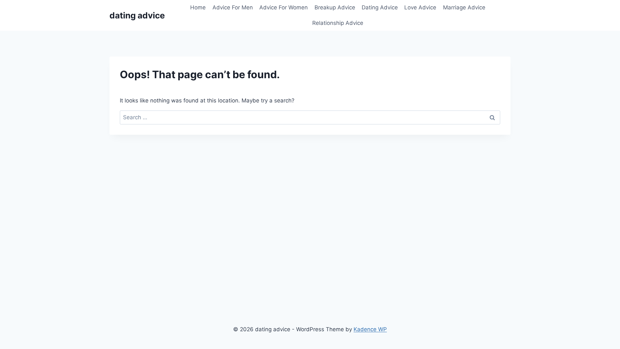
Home (198, 7)
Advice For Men (232, 7)
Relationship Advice (337, 23)
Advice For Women (283, 7)
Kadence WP (370, 329)
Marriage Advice (464, 7)
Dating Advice (380, 7)
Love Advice (420, 7)
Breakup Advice (335, 7)
